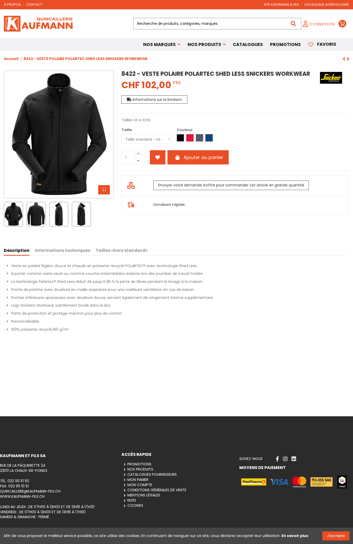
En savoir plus (294, 535)
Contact (34, 4)
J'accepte (336, 535)
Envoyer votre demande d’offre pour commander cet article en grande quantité (231, 185)
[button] (206, 44)
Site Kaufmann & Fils (282, 4)
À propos (13, 4)
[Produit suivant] (345, 59)
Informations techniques (62, 250)
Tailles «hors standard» (122, 250)
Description (16, 250)
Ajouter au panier (203, 157)
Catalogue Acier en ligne (326, 4)
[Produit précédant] (348, 59)
